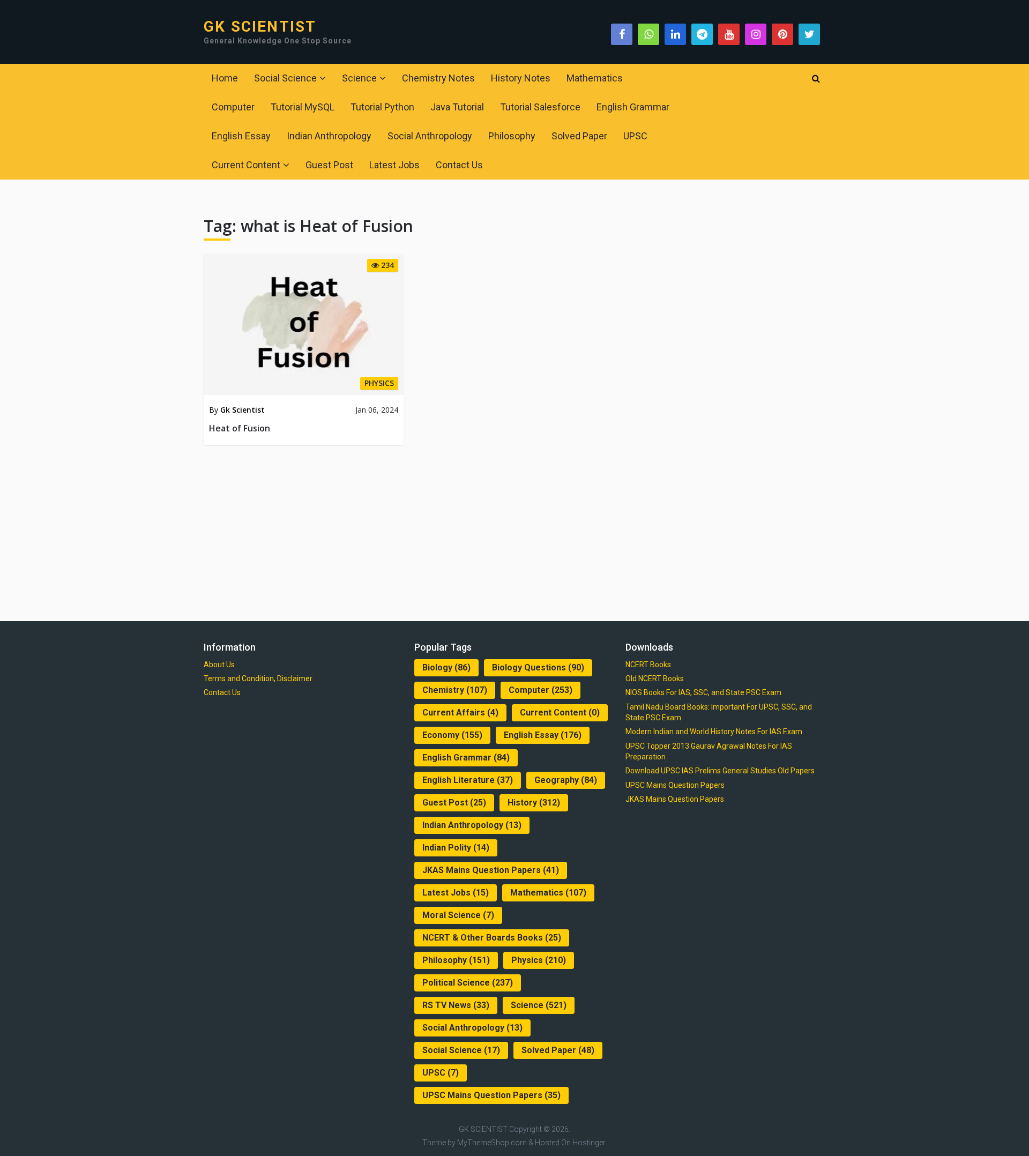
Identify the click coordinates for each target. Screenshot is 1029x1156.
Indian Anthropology (329, 135)
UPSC (635, 135)
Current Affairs (460, 712)
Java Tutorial (457, 107)
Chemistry (454, 690)
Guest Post (329, 164)
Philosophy (511, 135)
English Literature (467, 780)
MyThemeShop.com (492, 1142)
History (534, 802)
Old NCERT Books (654, 678)
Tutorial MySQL (302, 107)
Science (359, 78)
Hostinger (589, 1142)
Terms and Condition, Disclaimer (258, 678)
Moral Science (458, 915)
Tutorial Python (382, 107)
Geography (565, 780)
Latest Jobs (394, 164)
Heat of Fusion (239, 428)
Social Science (285, 78)
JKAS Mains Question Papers (490, 870)
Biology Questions (538, 667)
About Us (219, 664)
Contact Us (459, 164)
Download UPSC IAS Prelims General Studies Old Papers (720, 770)
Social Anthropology (429, 135)
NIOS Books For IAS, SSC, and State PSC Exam (703, 692)
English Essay (241, 135)
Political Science (467, 983)
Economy (452, 735)
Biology (446, 667)
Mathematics (594, 78)
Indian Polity (455, 847)
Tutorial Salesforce (540, 107)
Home (225, 78)
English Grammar (632, 107)
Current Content (246, 164)
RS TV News (455, 1005)
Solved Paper (579, 135)
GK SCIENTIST (260, 26)
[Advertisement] (514, 531)
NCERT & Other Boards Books (491, 938)
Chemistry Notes (438, 78)
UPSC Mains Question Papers (491, 1095)
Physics (538, 960)
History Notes (520, 78)
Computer (233, 107)
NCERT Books (648, 664)
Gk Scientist (242, 410)
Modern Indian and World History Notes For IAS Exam (713, 731)
